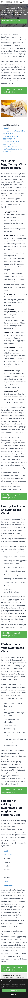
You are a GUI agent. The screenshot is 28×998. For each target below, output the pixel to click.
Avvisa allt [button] (14, 994)
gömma (6, 128)
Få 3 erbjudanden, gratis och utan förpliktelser (11, 21)
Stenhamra (8, 854)
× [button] (26, 980)
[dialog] (14, 988)
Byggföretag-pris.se (9, 2)
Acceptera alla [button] (14, 990)
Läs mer (8, 987)
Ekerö (6, 851)
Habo (6, 881)
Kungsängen (8, 885)
